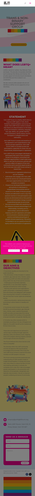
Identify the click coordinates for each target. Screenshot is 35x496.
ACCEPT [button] (25, 250)
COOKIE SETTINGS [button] (14, 250)
